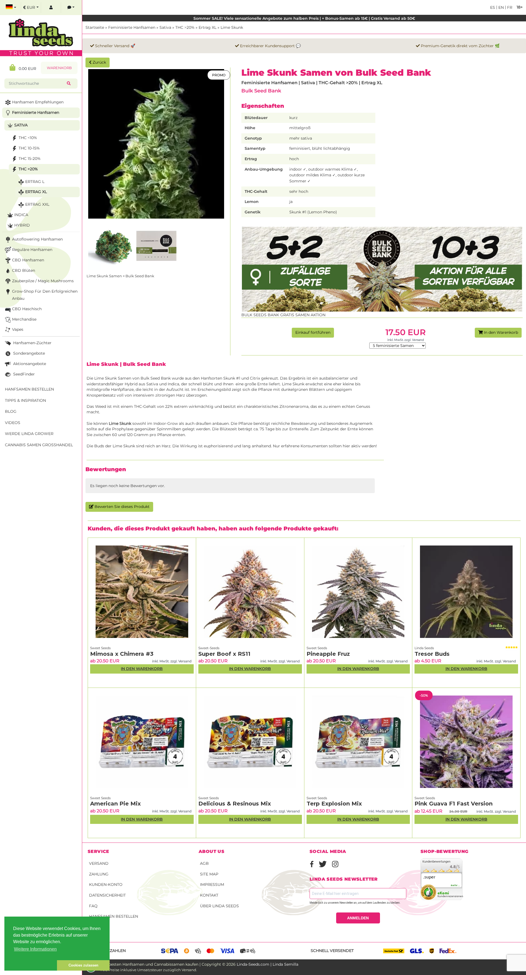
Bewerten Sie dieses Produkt (121, 506)
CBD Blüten (23, 270)
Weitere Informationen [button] (35, 949)
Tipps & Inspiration (25, 400)
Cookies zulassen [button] (83, 965)
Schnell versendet (332, 950)
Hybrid (22, 225)
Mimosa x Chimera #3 (121, 654)
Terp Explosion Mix (334, 803)
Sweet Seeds (100, 648)
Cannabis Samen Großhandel (39, 444)
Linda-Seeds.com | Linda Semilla (267, 964)
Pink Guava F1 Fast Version (453, 803)
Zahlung (98, 874)
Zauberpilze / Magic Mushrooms (43, 280)
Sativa (165, 27)
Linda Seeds (424, 648)
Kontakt (209, 895)
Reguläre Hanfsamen (32, 249)
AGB (204, 863)
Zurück (99, 62)
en (500, 7)
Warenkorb (59, 68)
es (492, 7)
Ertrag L (34, 181)
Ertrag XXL (37, 204)
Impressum (212, 884)
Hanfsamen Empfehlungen (38, 102)
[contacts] (71, 7)
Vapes (17, 329)
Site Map (209, 874)
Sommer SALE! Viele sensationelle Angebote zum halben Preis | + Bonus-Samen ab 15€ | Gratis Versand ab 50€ (304, 18)
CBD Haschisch (27, 308)
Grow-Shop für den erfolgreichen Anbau (45, 295)
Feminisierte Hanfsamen (131, 27)
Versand (98, 863)
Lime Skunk (232, 27)
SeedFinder (23, 374)
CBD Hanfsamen (28, 260)
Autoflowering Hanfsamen (37, 239)
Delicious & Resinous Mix (234, 803)
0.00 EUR (25, 68)
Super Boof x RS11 (224, 654)
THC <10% (28, 137)
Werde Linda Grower (29, 433)
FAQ (93, 905)
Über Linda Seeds (219, 905)
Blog (10, 411)
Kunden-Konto (105, 884)
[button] (30, 965)
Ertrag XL (207, 27)
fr (509, 7)
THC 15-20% (30, 158)
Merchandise (24, 319)
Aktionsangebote (29, 363)
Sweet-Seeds (208, 648)
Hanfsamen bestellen (113, 916)
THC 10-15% (29, 148)
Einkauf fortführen (312, 332)
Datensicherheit (107, 895)
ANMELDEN (358, 918)
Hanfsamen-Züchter (32, 342)
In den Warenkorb (500, 332)
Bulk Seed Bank (261, 91)
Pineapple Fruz (328, 654)
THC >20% (185, 27)
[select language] (11, 7)
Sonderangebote (28, 353)
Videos (12, 422)
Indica (21, 214)
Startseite (94, 27)
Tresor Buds (432, 654)
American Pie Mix (115, 803)
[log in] (51, 7)
